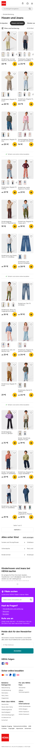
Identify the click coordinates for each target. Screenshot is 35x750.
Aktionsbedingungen (7, 715)
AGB (29, 726)
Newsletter (22, 687)
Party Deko (4, 695)
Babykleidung (5, 687)
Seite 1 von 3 (17, 525)
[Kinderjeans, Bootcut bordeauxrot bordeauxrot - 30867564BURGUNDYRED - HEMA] (25, 345)
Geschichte (4, 704)
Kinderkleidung (8, 14)
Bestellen (6, 614)
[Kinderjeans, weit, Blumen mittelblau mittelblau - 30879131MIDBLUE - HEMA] (20, 257)
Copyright (11, 728)
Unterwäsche (5, 548)
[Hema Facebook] (3, 663)
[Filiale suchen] (31, 599)
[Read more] (17, 584)
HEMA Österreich (24, 714)
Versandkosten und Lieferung (13, 609)
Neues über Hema (7, 707)
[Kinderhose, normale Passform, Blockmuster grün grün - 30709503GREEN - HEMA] (3, 54)
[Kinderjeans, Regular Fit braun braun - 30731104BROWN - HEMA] (3, 94)
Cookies (4, 728)
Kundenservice (6, 717)
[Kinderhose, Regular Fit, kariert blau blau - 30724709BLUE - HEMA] (8, 54)
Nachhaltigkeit (5, 712)
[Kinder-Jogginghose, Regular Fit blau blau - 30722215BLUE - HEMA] (25, 433)
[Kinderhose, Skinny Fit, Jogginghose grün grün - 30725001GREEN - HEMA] (8, 305)
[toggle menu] (32, 3)
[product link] (9, 41)
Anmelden (17, 651)
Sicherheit (4, 720)
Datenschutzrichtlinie (20, 726)
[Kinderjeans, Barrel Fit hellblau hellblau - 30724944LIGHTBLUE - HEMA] (20, 385)
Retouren (6, 611)
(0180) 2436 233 (6, 621)
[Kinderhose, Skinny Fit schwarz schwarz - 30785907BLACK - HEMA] (13, 305)
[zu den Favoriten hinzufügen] (14, 34)
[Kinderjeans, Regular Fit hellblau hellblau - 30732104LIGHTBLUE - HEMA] (3, 182)
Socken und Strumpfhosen (10, 542)
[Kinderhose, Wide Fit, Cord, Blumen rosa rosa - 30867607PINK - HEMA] (25, 257)
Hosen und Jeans (17, 23)
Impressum (19, 728)
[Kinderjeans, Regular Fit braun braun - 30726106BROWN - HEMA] (25, 385)
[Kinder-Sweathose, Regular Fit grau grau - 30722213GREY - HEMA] (20, 433)
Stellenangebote (6, 709)
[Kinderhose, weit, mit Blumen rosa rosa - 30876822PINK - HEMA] (25, 182)
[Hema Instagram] (6, 663)
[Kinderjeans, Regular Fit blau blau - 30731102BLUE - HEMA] (8, 94)
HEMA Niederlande (25, 706)
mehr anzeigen (28, 537)
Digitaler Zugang (6, 726)
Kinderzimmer (6, 555)
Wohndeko (4, 693)
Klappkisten (5, 698)
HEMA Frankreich (24, 711)
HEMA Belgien (23, 709)
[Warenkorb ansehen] (27, 3)
